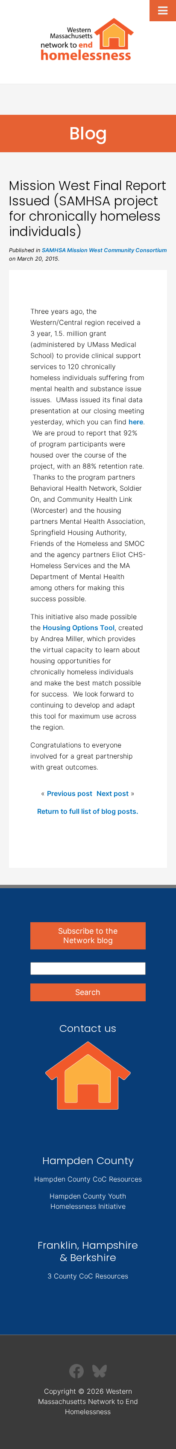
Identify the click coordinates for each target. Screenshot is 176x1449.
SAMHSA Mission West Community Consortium (104, 250)
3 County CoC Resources (87, 1276)
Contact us (87, 1028)
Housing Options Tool (78, 627)
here (136, 422)
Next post (113, 793)
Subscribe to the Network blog (87, 935)
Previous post (69, 793)
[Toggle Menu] (163, 10)
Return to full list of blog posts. (87, 811)
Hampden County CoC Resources (88, 1179)
